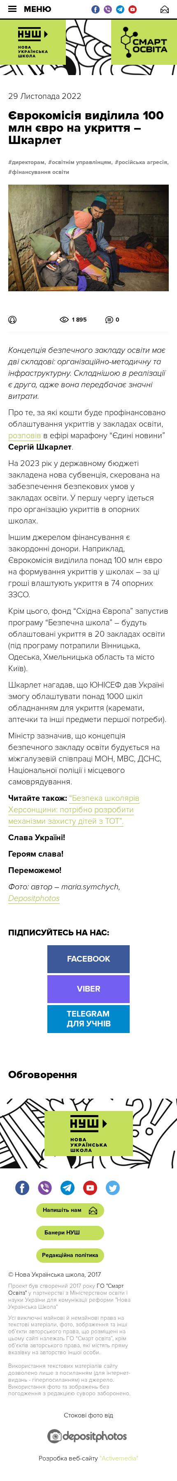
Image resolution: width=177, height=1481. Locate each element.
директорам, (29, 162)
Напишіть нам (165, 9)
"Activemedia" (119, 1458)
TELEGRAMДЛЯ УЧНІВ (89, 1019)
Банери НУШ (62, 1232)
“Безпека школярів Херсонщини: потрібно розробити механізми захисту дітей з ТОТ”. (74, 809)
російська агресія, (144, 162)
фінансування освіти (40, 172)
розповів (24, 436)
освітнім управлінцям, (82, 162)
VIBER (88, 989)
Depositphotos (34, 898)
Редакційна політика (70, 1255)
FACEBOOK (88, 959)
